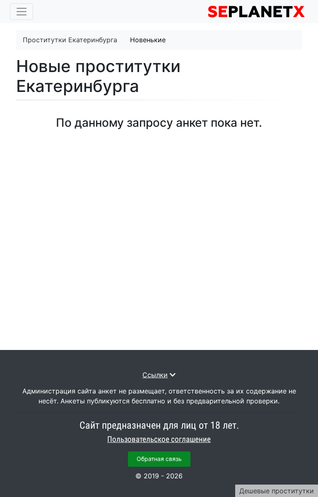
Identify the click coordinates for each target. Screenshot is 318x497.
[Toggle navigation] (21, 11)
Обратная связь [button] (159, 458)
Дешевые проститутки (276, 491)
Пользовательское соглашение (159, 439)
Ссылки (155, 375)
